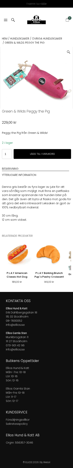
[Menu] (5, 20)
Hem (4, 38)
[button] (70, 50)
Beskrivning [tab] (10, 169)
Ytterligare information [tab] (19, 175)
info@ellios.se (15, 325)
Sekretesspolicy (17, 424)
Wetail (46, 462)
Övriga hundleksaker (47, 38)
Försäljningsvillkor (18, 420)
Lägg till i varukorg (42, 154)
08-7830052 (14, 321)
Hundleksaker (19, 38)
